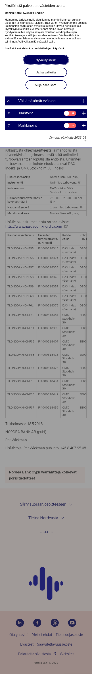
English (39, 13)
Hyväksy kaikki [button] (46, 60)
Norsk (18, 13)
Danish (9, 13)
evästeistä (23, 48)
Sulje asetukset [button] (45, 85)
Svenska (28, 13)
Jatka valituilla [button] (46, 72)
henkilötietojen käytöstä (49, 48)
